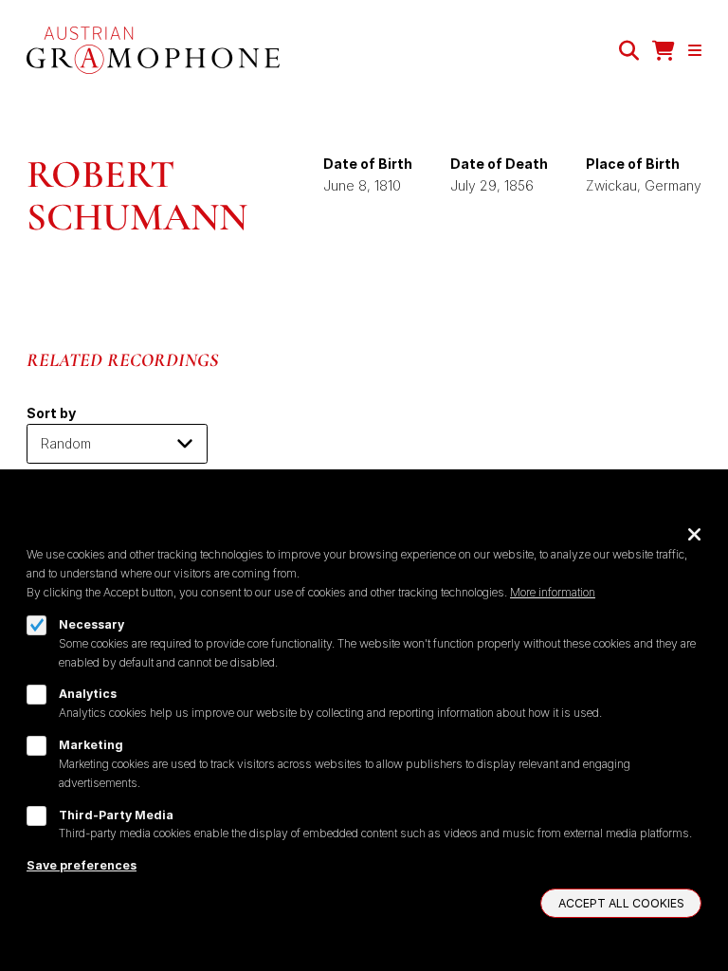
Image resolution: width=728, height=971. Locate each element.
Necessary (91, 624)
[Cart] (663, 50)
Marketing (91, 745)
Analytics (88, 694)
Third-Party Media (116, 815)
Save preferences (81, 865)
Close (694, 533)
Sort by (51, 413)
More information (552, 592)
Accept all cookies (621, 903)
